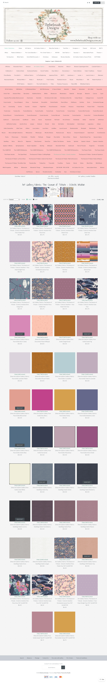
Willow (16, 167)
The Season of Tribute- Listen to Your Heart (40, 158)
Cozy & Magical (18, 102)
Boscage (79, 93)
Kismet (47, 124)
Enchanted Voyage (98, 102)
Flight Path (43, 106)
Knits (53, 124)
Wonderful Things (35, 167)
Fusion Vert (87, 115)
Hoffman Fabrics (28, 75)
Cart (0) (96, 2)
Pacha (7, 137)
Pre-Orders (70, 658)
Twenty (68, 163)
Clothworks (9, 71)
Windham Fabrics (85, 84)
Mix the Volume (49, 132)
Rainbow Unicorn (62, 79)
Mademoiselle (74, 128)
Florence (71, 106)
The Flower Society (9, 154)
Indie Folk (92, 119)
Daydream (35, 102)
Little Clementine (8, 128)
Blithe (46, 93)
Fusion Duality (39, 111)
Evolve (20, 106)
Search (22, 658)
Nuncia (69, 132)
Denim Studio (54, 102)
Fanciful (27, 106)
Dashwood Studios (32, 71)
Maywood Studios (9, 79)
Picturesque (15, 137)
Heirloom (57, 119)
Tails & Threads (81, 145)
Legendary (91, 124)
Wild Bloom (99, 163)
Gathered (6, 119)
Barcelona (26, 93)
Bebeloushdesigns (44, 672)
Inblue (84, 119)
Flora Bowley (7, 75)
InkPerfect (101, 119)
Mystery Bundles (65, 57)
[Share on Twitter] (99, 199)
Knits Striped (81, 124)
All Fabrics (28, 48)
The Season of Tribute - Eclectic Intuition (65, 154)
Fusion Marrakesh (98, 111)
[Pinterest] (89, 2)
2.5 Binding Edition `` (31, 89)
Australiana (52, 66)
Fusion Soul (66, 115)
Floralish (63, 106)
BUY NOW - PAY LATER (63, 167)
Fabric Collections (10, 48)
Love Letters (36, 128)
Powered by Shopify (65, 672)
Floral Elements (53, 106)
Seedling (6, 141)
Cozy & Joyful (7, 102)
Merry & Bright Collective (16, 132)
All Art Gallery (9, 89)
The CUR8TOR (7, 150)
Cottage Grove (90, 98)
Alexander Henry (18, 66)
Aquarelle (99, 89)
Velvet (75, 163)
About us (29, 658)
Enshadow (58, 171)
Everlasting (12, 106)
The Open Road (22, 154)
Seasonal (77, 52)
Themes (99, 52)
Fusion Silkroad (55, 115)
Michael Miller (21, 79)
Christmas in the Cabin (51, 98)
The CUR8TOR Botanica (36, 150)
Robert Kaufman (97, 79)
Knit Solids (61, 124)
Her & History (66, 119)
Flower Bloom (80, 106)
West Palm (90, 163)
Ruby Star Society (54, 48)
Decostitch (44, 102)
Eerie (88, 102)
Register (48, 61)
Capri (101, 93)
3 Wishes (7, 66)
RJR (88, 79)
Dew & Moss (64, 102)
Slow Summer (38, 141)
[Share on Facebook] (97, 199)
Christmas (46, 57)
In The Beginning (41, 75)
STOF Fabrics (20, 84)
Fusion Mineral (7, 115)
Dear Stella (55, 71)
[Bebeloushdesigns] (53, 8)
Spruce (38, 171)
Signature (28, 141)
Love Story (45, 128)
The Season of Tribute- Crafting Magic (40, 154)
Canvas (95, 93)
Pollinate (40, 137)
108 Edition (19, 89)
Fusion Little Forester (84, 111)
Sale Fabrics (66, 52)
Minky (6, 52)
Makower (100, 75)
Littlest (27, 128)
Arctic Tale (7, 93)
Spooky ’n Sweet (85, 141)
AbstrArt (66, 89)
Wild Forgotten (7, 167)
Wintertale (24, 167)
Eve (4, 106)
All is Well (90, 89)
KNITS (101, 48)
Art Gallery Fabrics (40, 48)
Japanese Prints (53, 75)
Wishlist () (58, 61)
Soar (65, 171)
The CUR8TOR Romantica (71, 150)
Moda (31, 79)
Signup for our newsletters (53, 664)
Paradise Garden (47, 171)
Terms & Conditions (81, 658)
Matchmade (92, 128)
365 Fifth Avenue (44, 89)
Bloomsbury (63, 93)
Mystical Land (60, 132)
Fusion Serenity (44, 115)
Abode (74, 89)
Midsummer (29, 132)
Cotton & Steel (20, 71)
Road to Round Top (85, 137)
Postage (37, 658)
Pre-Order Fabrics (46, 52)
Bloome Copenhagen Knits (81, 66)
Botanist (87, 93)
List (36, 199)
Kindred (39, 124)
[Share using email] (103, 199)
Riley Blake (80, 79)
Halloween (55, 57)
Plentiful (33, 137)
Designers (76, 48)
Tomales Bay (32, 163)
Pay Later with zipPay (57, 658)
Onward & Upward (79, 132)
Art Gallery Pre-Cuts (78, 167)
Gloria (33, 119)
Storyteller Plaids (60, 145)
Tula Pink (66, 48)
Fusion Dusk (49, 111)
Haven (40, 119)
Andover (28, 66)
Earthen (82, 102)
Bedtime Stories (37, 93)
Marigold (83, 128)
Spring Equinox (20, 145)
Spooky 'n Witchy (8, 145)
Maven (4, 132)
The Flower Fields (86, 150)
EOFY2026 (97, 57)
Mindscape (39, 132)
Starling (42, 145)
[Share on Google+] (101, 199)
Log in (52, 61)
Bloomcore (54, 93)
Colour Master (79, 98)
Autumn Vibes (16, 93)
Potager (48, 137)
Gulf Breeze (29, 171)
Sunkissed (71, 145)
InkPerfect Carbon (11, 124)
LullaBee (54, 128)
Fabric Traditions (89, 71)
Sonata (69, 141)
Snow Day (47, 141)
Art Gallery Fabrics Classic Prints (82, 57)
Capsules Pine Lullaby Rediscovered (14, 98)
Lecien (80, 75)
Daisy (27, 102)
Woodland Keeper (48, 167)
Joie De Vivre (23, 124)
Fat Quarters (10, 57)
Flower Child (90, 106)
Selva (13, 141)
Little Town (19, 128)
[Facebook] (87, 2)
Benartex (60, 66)
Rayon (71, 79)
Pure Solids (57, 137)
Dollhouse (73, 102)
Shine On (20, 141)
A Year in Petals (56, 89)
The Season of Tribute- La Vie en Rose (15, 158)
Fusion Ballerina (27, 111)
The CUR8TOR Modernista (54, 150)
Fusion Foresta (60, 111)
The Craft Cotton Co (42, 84)
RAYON (57, 52)
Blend (69, 66)
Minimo (102, 167)
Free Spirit (17, 75)
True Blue (60, 163)
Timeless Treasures (62, 84)
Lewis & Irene (90, 75)
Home (20, 48)
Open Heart (91, 132)
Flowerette (101, 106)
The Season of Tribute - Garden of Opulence (91, 154)
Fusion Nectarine (19, 115)
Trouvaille (51, 163)
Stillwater (49, 145)
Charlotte (38, 98)
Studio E (30, 84)
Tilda (52, 84)
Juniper (32, 124)
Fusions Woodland (99, 115)
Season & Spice (98, 137)
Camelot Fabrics (97, 66)
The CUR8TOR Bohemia (20, 150)
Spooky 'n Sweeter (98, 141)
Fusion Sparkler (76, 115)
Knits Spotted (70, 124)
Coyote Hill (100, 98)
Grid (30, 199)
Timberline (42, 163)
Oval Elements (101, 132)
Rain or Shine (66, 137)
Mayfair (101, 128)
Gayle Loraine (15, 119)
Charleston (30, 98)
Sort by (5, 199)
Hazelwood (48, 119)
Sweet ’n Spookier (32, 145)
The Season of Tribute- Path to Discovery (66, 158)
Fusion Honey (71, 111)
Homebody (76, 119)
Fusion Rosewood (32, 115)
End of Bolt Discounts (33, 57)
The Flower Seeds (99, 150)
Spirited (76, 141)
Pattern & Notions (16, 52)
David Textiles (45, 71)
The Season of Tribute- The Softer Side (15, 163)
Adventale (82, 89)
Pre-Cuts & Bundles (31, 52)
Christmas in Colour (75, 171)
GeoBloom (25, 119)
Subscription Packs (88, 52)
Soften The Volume (59, 141)
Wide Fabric (20, 57)
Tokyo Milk (74, 84)
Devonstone (66, 71)
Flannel (85, 48)
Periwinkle (24, 137)
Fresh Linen (7, 111)
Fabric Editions (77, 71)
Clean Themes (57, 672)
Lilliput (99, 124)
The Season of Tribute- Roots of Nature (91, 158)
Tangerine (92, 145)
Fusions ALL (17, 111)
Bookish (72, 93)
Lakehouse (71, 75)
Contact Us (46, 658)
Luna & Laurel (63, 128)
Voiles (82, 163)
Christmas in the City (65, 98)
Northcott (40, 79)
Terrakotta (101, 145)
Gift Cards (93, 48)
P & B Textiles (50, 79)
